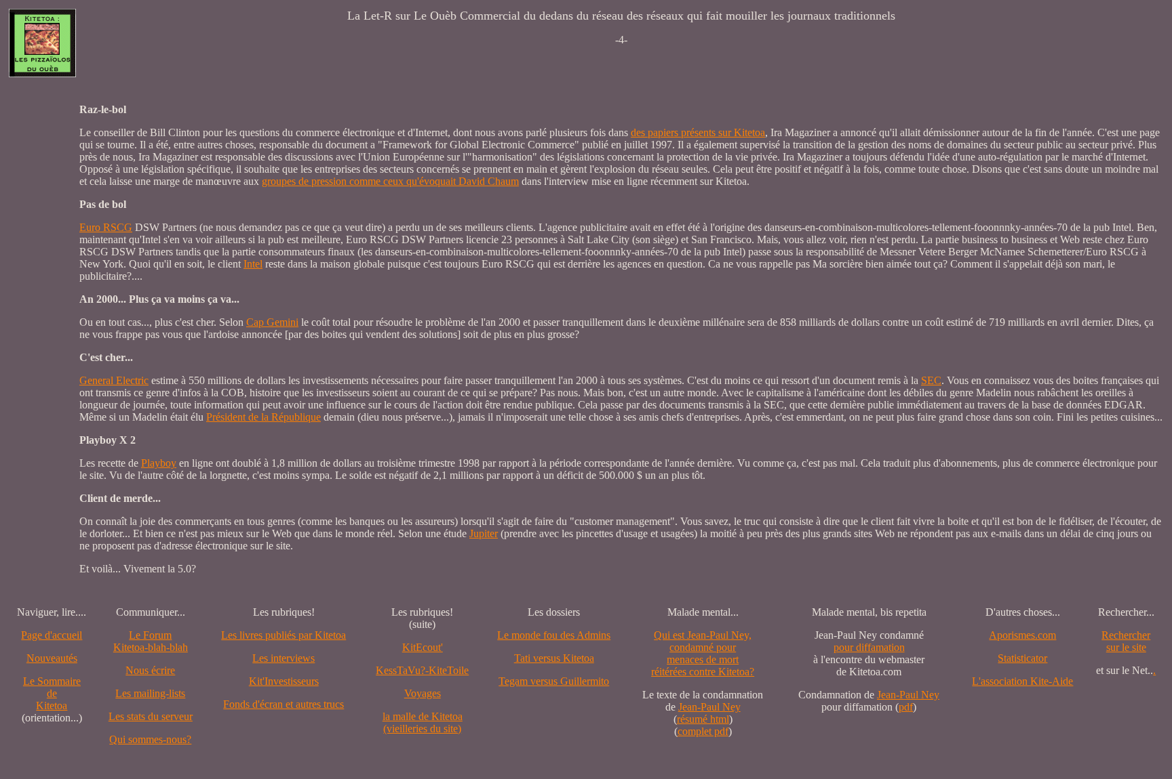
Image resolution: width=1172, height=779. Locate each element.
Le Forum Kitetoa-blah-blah (150, 641)
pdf (906, 707)
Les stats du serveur (151, 716)
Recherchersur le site (1125, 641)
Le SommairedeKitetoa (52, 693)
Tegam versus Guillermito (554, 681)
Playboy (158, 463)
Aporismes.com (1022, 635)
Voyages (422, 693)
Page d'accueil (51, 635)
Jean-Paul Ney (709, 707)
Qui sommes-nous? (150, 739)
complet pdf (703, 731)
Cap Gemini (272, 322)
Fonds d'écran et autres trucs (283, 704)
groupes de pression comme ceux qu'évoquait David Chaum (390, 181)
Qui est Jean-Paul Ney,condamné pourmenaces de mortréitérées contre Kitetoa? (702, 653)
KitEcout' (422, 647)
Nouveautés (51, 658)
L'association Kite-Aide (1022, 681)
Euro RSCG (105, 227)
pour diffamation (869, 647)
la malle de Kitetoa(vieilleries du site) (423, 722)
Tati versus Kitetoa (554, 658)
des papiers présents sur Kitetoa (698, 132)
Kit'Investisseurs (284, 681)
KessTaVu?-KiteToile (422, 670)
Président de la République (263, 417)
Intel (252, 264)
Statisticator (1022, 658)
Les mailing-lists (150, 693)
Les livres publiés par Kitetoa (283, 635)
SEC (931, 380)
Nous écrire (150, 670)
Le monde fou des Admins (553, 635)
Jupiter (483, 533)
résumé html (703, 719)
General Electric (114, 380)
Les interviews (283, 658)
